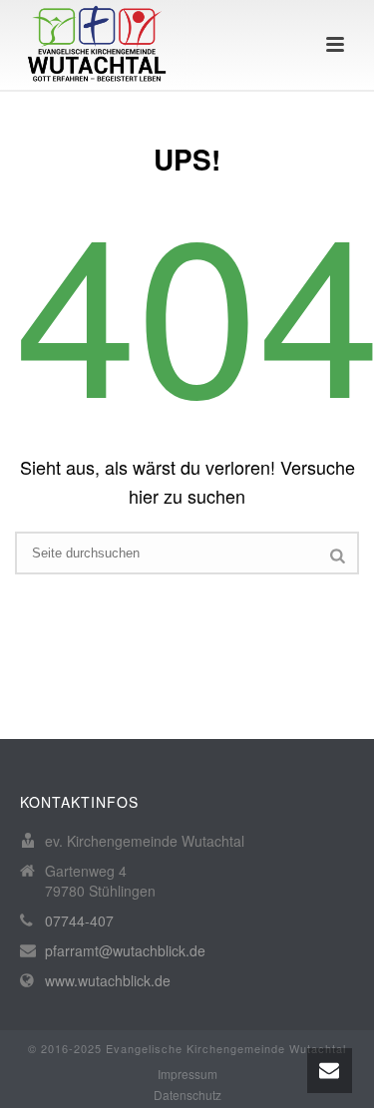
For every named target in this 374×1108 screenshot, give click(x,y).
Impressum (187, 1074)
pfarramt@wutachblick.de (125, 950)
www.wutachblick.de (108, 980)
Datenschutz (187, 1095)
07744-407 (79, 920)
